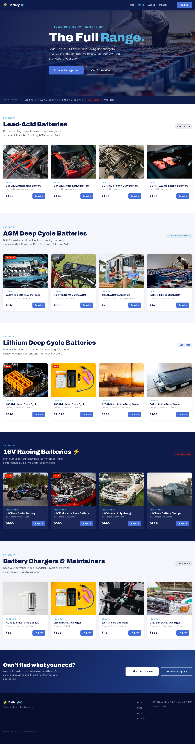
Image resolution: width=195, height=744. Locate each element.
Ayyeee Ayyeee (86, 738)
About (151, 5)
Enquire (39, 196)
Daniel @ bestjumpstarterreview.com (38, 738)
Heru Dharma (17, 738)
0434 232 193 (159, 706)
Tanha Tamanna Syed (152, 738)
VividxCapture (94, 741)
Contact (163, 5)
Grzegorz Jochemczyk (170, 738)
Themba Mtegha (139, 741)
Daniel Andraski (73, 738)
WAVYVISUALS (66, 741)
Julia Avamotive (125, 741)
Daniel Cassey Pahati (101, 738)
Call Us (184, 5)
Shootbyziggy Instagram (50, 741)
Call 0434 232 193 (142, 671)
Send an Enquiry (176, 671)
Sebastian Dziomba (80, 741)
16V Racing (93, 100)
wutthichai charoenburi (109, 741)
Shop (141, 5)
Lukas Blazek (184, 738)
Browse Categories (66, 70)
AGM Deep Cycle (49, 100)
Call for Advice (100, 70)
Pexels (151, 741)
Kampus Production (122, 738)
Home (131, 5)
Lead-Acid (30, 100)
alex (111, 738)
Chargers (109, 100)
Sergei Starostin (136, 738)
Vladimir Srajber (60, 738)
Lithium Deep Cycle (72, 100)
